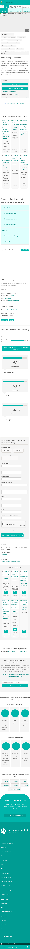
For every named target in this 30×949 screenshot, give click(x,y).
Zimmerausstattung (11, 236)
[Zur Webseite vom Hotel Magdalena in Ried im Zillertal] (15, 103)
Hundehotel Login (7, 936)
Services (5, 230)
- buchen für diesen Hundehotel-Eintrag (25, 756)
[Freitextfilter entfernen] (22, 2)
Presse (2, 856)
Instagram (3, 924)
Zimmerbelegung (6, 455)
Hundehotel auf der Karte (9, 91)
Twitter (24, 781)
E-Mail (6, 781)
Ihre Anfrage (4, 489)
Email (3, 509)
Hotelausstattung (10, 224)
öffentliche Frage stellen (15, 685)
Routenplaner (26, 249)
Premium (26, 118)
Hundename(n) (5, 476)
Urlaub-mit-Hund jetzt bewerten (16, 348)
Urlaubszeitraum (5, 447)
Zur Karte (4, 554)
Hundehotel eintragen (6, 890)
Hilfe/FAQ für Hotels (6, 877)
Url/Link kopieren (15, 789)
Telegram (16, 785)
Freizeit (7, 241)
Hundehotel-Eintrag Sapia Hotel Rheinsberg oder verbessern (5, 758)
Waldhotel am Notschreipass (15, 165)
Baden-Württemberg (13, 300)
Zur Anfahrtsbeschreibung (8, 557)
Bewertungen (26, 11)
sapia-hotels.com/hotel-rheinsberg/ (18, 97)
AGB (2, 907)
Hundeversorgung (10, 219)
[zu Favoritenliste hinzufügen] (2, 14)
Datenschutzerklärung (8, 530)
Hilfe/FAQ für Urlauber (6, 881)
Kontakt (11, 320)
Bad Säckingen (8, 298)
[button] (15, 22)
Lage (11, 11)
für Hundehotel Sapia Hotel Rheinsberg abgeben (5, 725)
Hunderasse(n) (5, 470)
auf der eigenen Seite (15, 755)
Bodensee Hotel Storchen (24, 169)
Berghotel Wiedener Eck (24, 134)
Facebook (15, 781)
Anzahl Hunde (5, 463)
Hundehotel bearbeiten (7, 885)
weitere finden (14, 722)
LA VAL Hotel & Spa (24, 608)
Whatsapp (6, 785)
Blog (2, 864)
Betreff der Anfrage (6, 482)
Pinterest (25, 785)
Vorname (3, 496)
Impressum (4, 903)
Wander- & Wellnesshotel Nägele (6, 138)
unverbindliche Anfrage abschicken (12, 535)
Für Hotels (3, 847)
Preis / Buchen (15, 84)
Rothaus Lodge (15, 128)
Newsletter (3, 929)
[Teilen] (24, 947)
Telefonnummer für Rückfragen (9, 515)
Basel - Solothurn (11, 309)
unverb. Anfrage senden (15, 88)
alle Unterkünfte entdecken (16, 815)
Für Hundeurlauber (6, 851)
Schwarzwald (19, 309)
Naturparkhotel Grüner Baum (6, 167)
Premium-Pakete (5, 894)
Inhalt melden (24, 651)
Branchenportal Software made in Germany (10, 944)
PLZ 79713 (11, 295)
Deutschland (7, 303)
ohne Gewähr (12, 651)
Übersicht (4, 11)
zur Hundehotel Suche (1, 6)
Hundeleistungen (10, 213)
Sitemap (3, 868)
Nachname (4, 503)
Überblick (7, 208)
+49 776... (9, 94)
